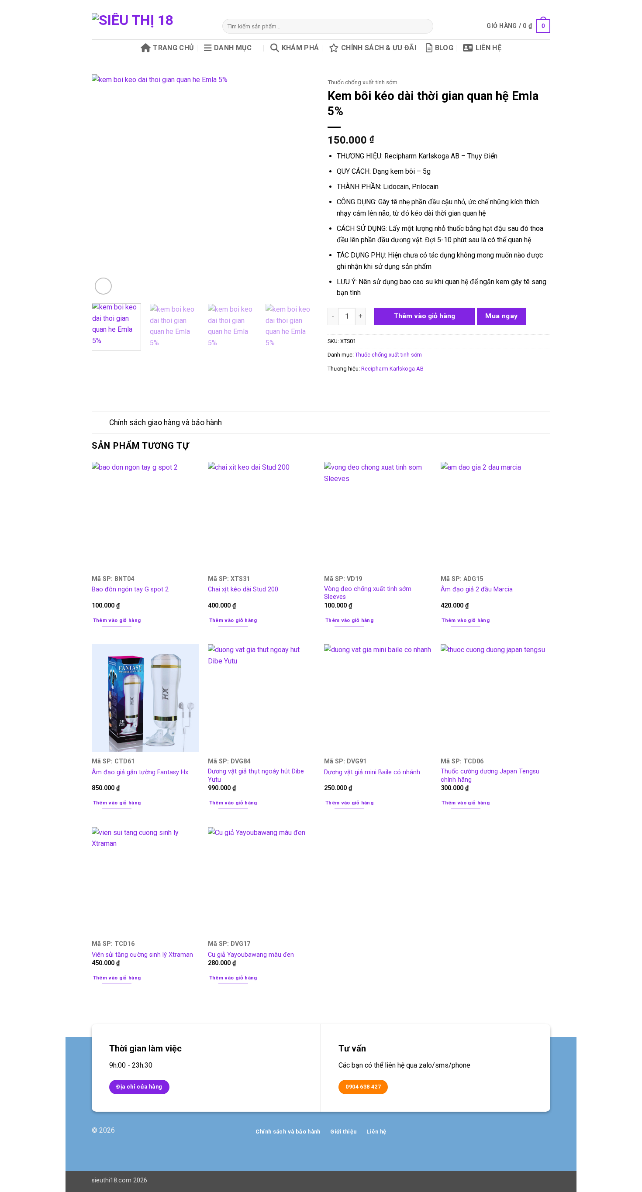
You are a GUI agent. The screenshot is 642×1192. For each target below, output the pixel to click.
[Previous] (107, 185)
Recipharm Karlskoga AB (392, 368)
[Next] (299, 185)
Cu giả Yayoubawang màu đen (251, 954)
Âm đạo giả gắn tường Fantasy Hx (140, 772)
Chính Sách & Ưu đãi (378, 48)
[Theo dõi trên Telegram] (543, 1135)
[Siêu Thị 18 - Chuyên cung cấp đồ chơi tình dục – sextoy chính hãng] (150, 26)
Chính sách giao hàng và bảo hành (165, 422)
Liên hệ (488, 48)
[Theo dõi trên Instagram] (529, 1135)
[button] (518, 26)
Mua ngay (501, 316)
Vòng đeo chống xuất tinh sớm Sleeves (367, 593)
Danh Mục (233, 48)
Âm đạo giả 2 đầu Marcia (477, 589)
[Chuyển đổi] (100, 423)
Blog (444, 48)
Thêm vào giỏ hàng (424, 316)
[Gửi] (425, 26)
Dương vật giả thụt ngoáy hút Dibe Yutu (256, 775)
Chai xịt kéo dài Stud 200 (243, 589)
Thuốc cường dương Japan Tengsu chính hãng (490, 775)
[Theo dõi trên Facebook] (515, 1135)
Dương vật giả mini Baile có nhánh (372, 772)
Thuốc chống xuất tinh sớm (362, 82)
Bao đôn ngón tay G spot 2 (130, 589)
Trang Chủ (173, 48)
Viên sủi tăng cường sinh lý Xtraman (142, 954)
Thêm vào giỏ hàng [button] (117, 620)
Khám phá (300, 48)
